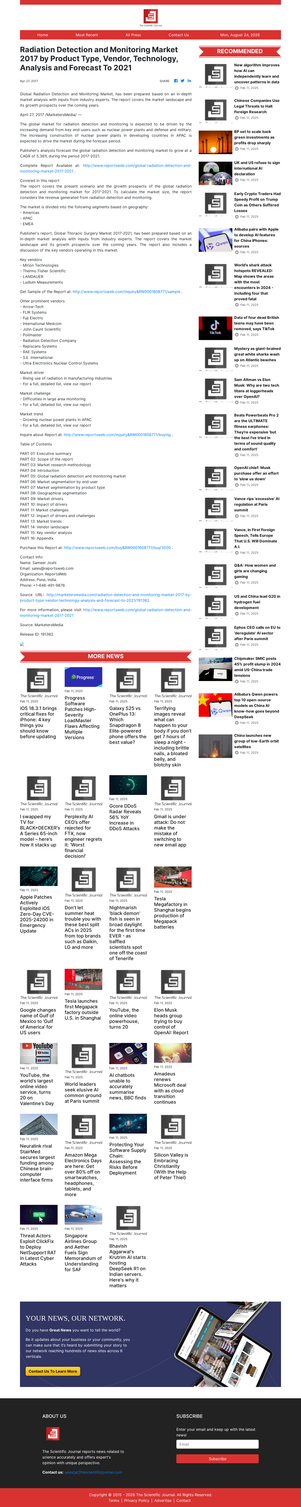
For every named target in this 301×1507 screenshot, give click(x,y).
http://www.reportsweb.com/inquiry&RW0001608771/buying (117, 434)
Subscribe (217, 1458)
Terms (113, 1500)
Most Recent (87, 34)
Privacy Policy (136, 1500)
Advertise (162, 1500)
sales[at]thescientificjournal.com (93, 1472)
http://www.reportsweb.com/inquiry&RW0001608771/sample (126, 291)
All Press (133, 34)
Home (42, 34)
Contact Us (179, 34)
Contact (183, 1500)
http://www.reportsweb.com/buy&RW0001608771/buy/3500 (117, 547)
